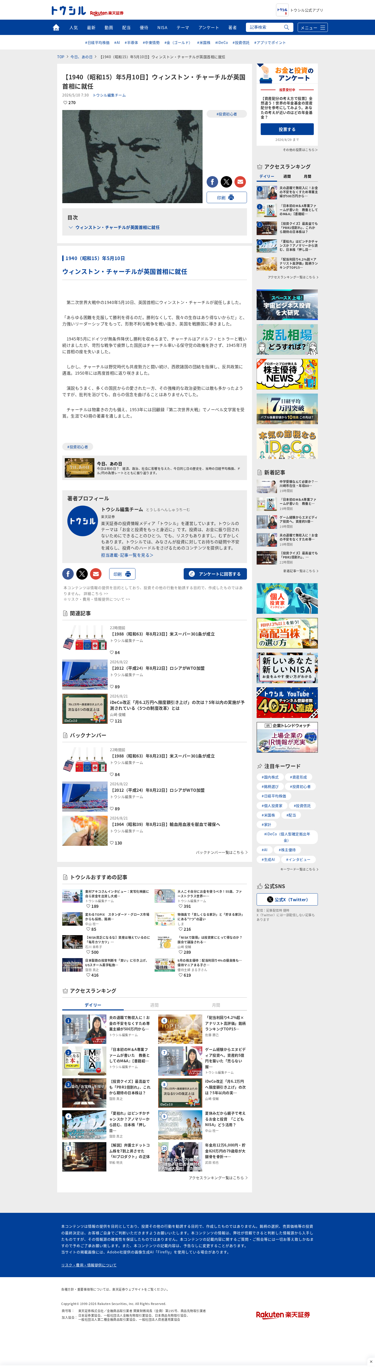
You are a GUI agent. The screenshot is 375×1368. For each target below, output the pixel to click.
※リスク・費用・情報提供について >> (97, 599)
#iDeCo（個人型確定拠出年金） (287, 837)
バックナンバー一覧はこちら (220, 852)
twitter (226, 182)
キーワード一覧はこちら (298, 869)
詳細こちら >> (96, 593)
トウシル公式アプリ (306, 10)
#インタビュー (298, 859)
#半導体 (131, 42)
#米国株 (203, 42)
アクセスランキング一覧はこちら (216, 1178)
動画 (109, 27)
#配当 (291, 814)
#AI (117, 42)
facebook (212, 182)
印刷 (221, 197)
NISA (162, 27)
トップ (56, 27)
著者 (232, 27)
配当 (126, 27)
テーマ (183, 27)
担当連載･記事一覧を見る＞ (127, 555)
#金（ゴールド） (179, 42)
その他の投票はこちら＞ (300, 150)
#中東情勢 (151, 42)
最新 (91, 27)
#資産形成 (298, 776)
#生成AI (268, 859)
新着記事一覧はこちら (299, 571)
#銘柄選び (270, 786)
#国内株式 (270, 776)
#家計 (266, 824)
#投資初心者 (227, 113)
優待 (144, 27)
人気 (73, 27)
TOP (61, 56)
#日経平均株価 (97, 42)
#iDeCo (221, 42)
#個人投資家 (272, 805)
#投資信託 (241, 42)
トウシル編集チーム (109, 94)
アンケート (208, 27)
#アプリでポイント (270, 42)
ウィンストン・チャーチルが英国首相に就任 (118, 227)
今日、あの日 (81, 56)
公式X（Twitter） (292, 899)
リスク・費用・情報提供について (89, 1265)
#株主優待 (287, 849)
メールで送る (240, 182)
